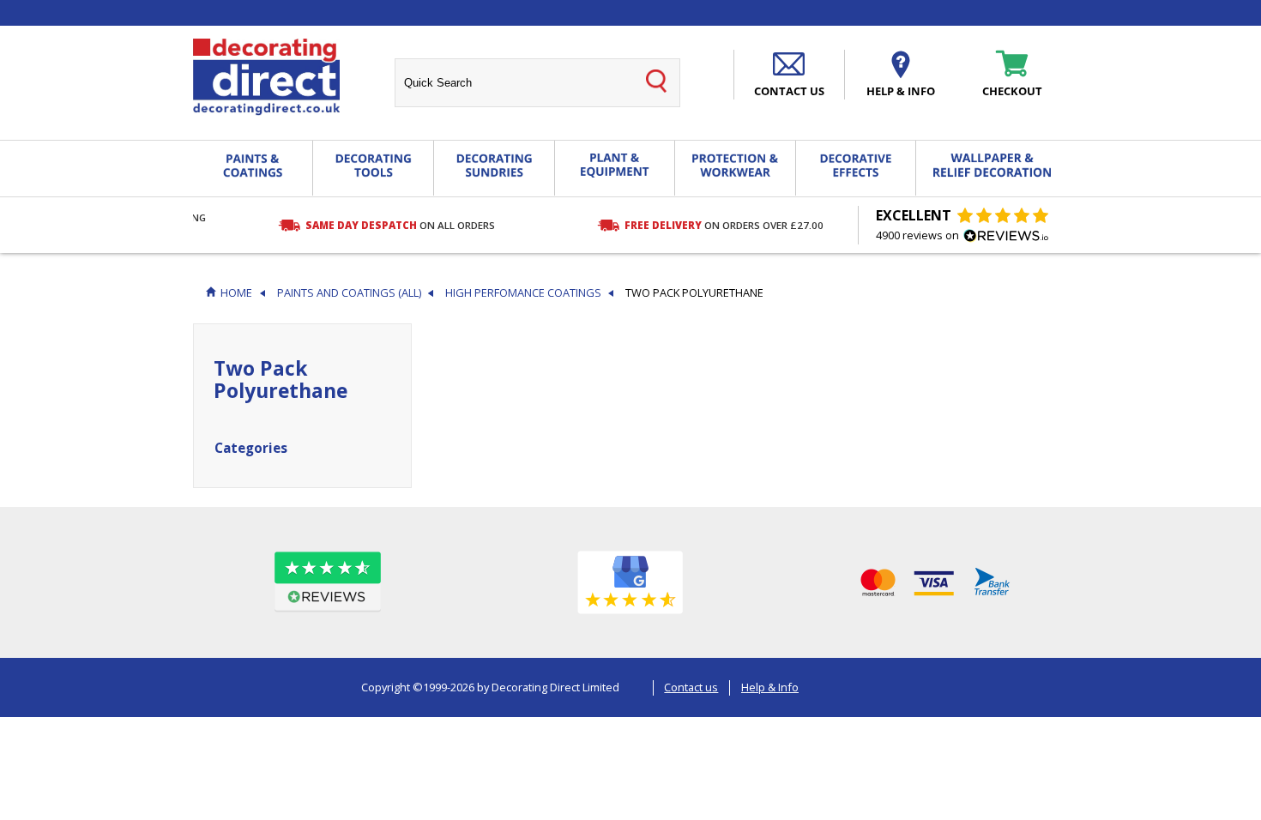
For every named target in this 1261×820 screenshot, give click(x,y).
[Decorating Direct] (266, 77)
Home (236, 293)
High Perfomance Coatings (523, 293)
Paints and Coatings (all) (349, 293)
